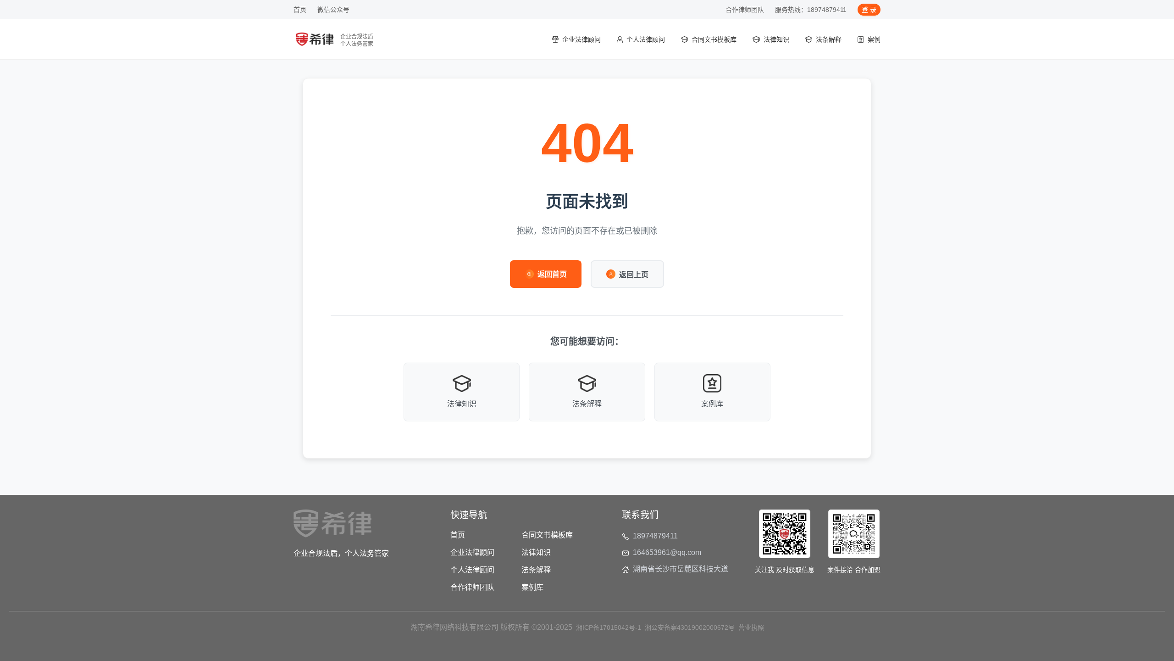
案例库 (532, 587)
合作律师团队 (744, 9)
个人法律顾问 (472, 570)
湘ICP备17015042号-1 (608, 627)
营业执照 (751, 627)
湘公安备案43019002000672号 (690, 627)
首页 (300, 9)
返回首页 (552, 274)
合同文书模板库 (547, 535)
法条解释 (536, 570)
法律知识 (536, 552)
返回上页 (633, 275)
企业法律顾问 (472, 552)
